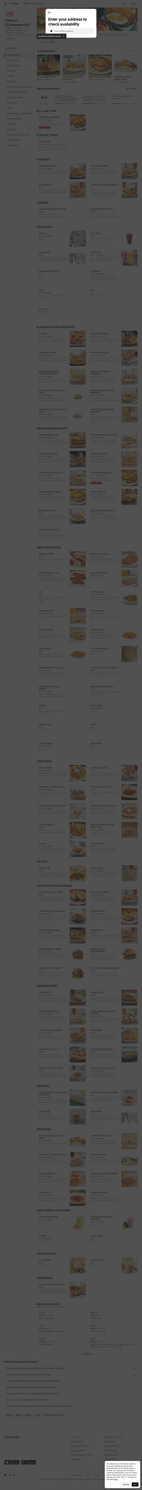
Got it (135, 1484)
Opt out (126, 1484)
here (115, 1479)
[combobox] (72, 31)
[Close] (49, 12)
